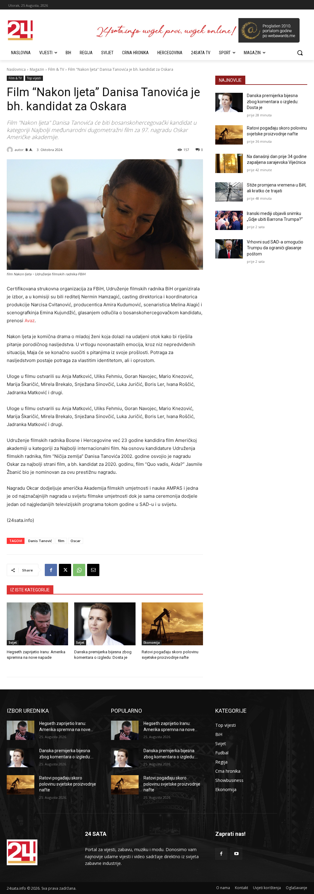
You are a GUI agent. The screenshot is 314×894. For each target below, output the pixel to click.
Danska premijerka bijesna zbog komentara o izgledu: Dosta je (272, 101)
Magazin (37, 69)
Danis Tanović (40, 540)
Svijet (13, 642)
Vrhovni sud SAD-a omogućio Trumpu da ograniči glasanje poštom (275, 248)
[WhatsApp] (79, 570)
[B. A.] (11, 150)
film (61, 540)
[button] (300, 52)
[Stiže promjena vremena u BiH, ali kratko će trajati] (229, 192)
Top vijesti (34, 78)
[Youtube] (236, 854)
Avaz (30, 320)
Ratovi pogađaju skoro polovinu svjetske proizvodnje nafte (67, 783)
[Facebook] (51, 570)
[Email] (93, 570)
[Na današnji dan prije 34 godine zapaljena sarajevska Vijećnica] (229, 163)
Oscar (76, 540)
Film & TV (56, 69)
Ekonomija (152, 642)
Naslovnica (16, 69)
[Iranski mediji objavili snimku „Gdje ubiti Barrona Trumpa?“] (229, 220)
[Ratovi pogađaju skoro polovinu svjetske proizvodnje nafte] (172, 623)
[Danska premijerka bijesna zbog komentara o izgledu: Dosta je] (105, 623)
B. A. (29, 149)
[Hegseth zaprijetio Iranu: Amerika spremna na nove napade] (37, 623)
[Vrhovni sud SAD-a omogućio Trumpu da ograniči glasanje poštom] (229, 248)
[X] (65, 570)
